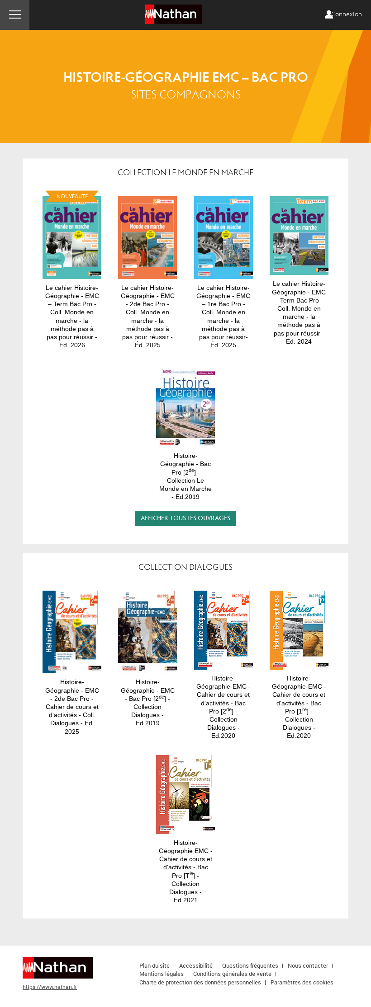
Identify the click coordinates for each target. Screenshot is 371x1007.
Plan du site (154, 965)
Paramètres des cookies (302, 982)
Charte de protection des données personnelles (200, 982)
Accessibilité (196, 965)
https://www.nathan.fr (50, 986)
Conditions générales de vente (232, 974)
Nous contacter (308, 965)
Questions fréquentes (250, 965)
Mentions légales (161, 974)
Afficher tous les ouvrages (185, 518)
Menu (14, 15)
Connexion (346, 14)
